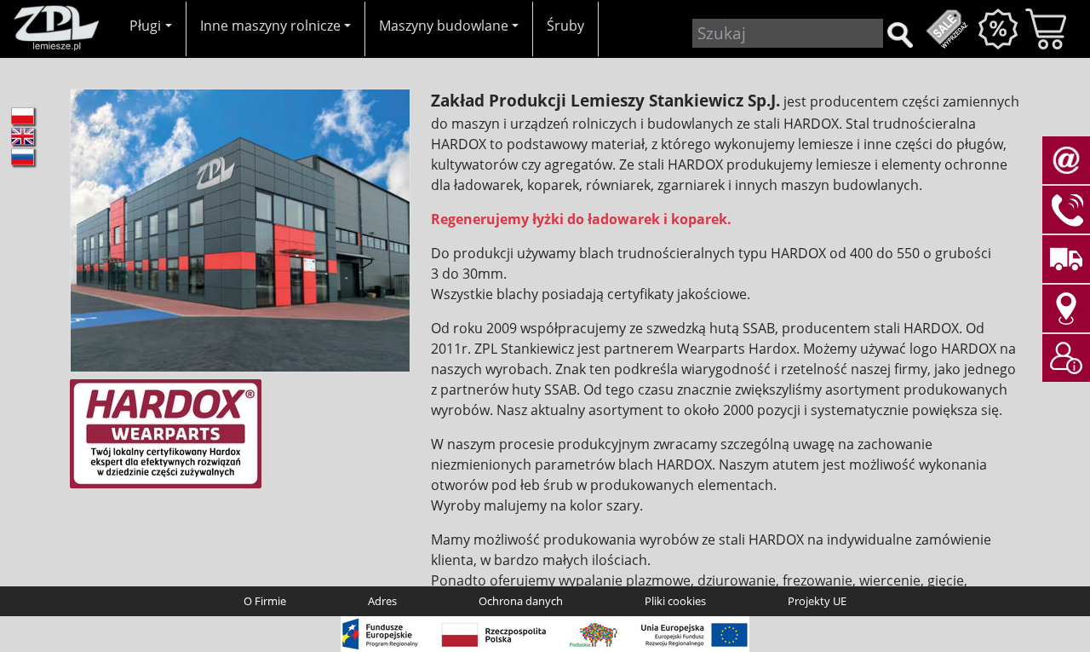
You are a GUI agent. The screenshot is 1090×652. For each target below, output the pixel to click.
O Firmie (265, 601)
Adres (382, 601)
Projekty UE (817, 601)
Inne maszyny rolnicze (270, 25)
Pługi (145, 25)
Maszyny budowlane (443, 25)
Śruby (565, 25)
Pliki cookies (675, 601)
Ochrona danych (521, 601)
